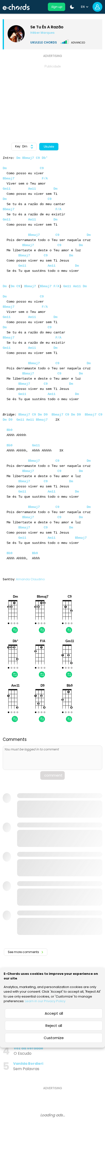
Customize (54, 1037)
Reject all (53, 1025)
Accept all (54, 1013)
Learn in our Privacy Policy (45, 1001)
